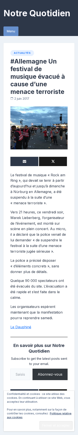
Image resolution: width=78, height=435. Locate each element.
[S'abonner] (24, 161)
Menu (11, 31)
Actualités (22, 52)
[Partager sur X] (53, 161)
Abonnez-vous (50, 374)
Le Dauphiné (20, 327)
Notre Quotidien (36, 13)
